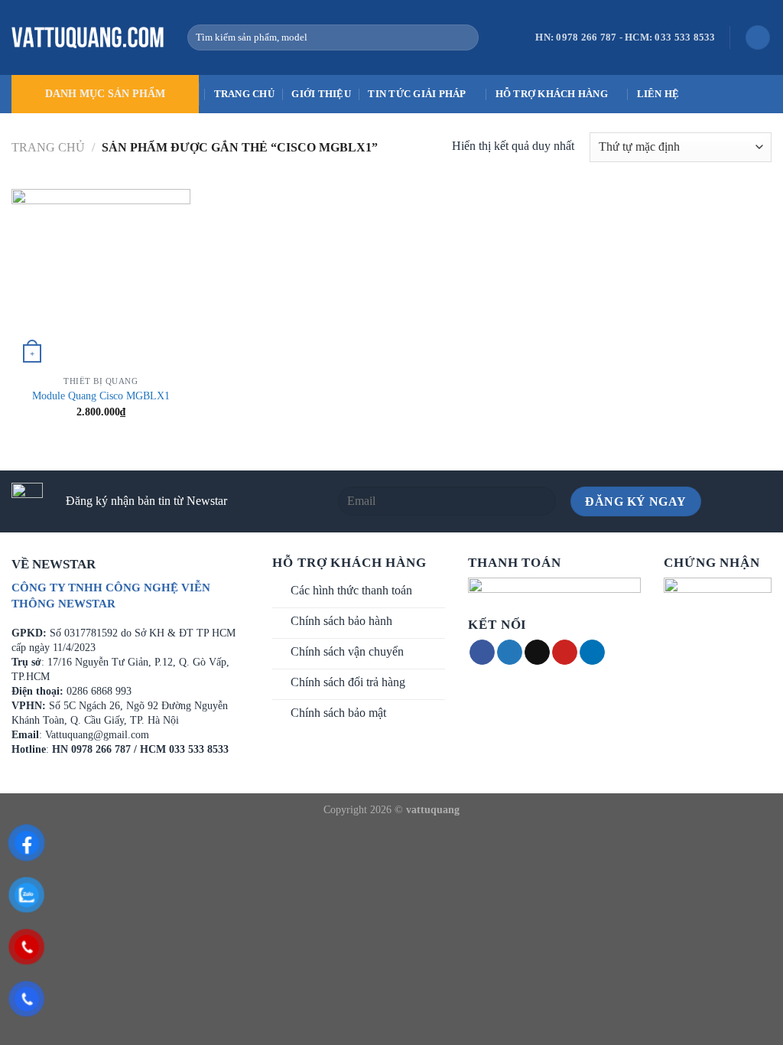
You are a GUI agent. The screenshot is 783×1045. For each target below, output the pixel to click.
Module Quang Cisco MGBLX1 (101, 395)
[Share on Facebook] (482, 653)
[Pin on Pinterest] (564, 653)
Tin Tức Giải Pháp (417, 94)
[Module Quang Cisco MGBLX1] (100, 278)
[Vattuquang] (87, 37)
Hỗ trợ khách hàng (551, 94)
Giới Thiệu (321, 94)
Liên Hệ (658, 94)
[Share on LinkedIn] (592, 653)
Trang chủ (244, 94)
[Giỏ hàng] (758, 37)
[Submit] (464, 37)
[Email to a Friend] (537, 653)
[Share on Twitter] (509, 653)
